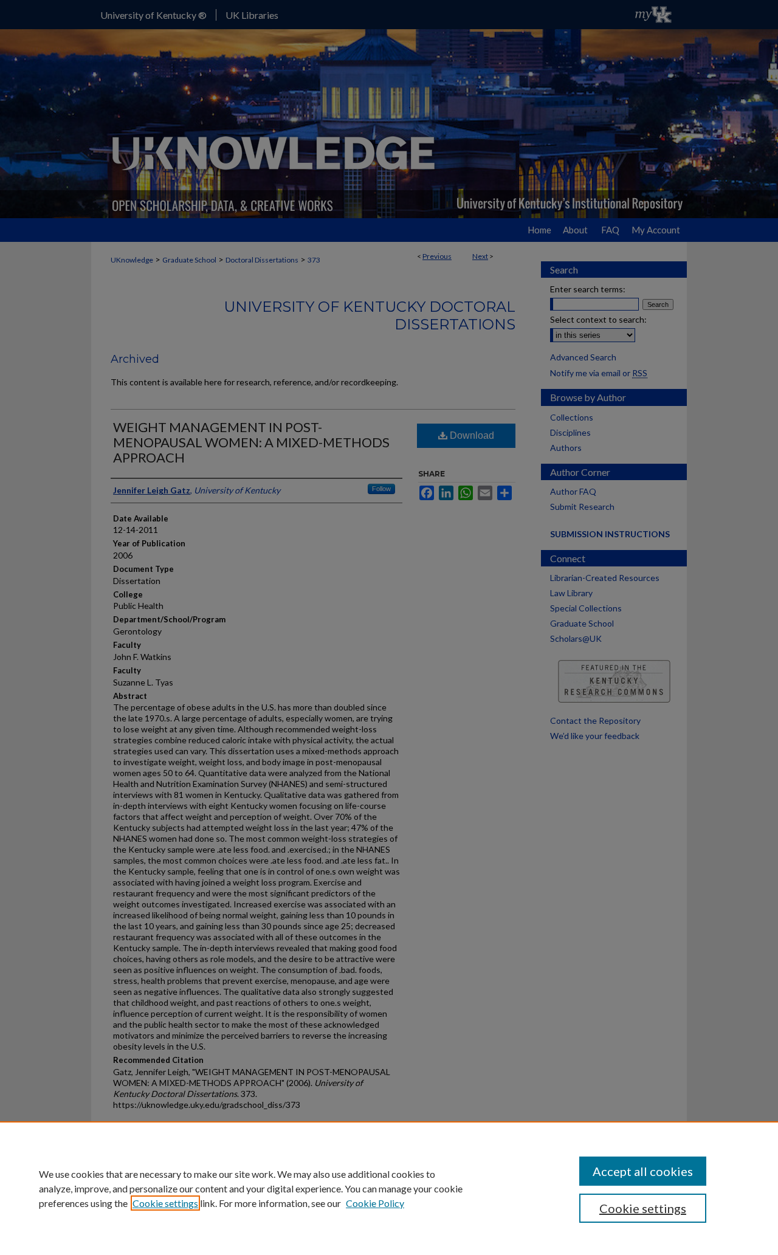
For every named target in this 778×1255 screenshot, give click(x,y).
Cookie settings (165, 1203)
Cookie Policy (375, 1203)
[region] (389, 1188)
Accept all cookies (643, 1171)
